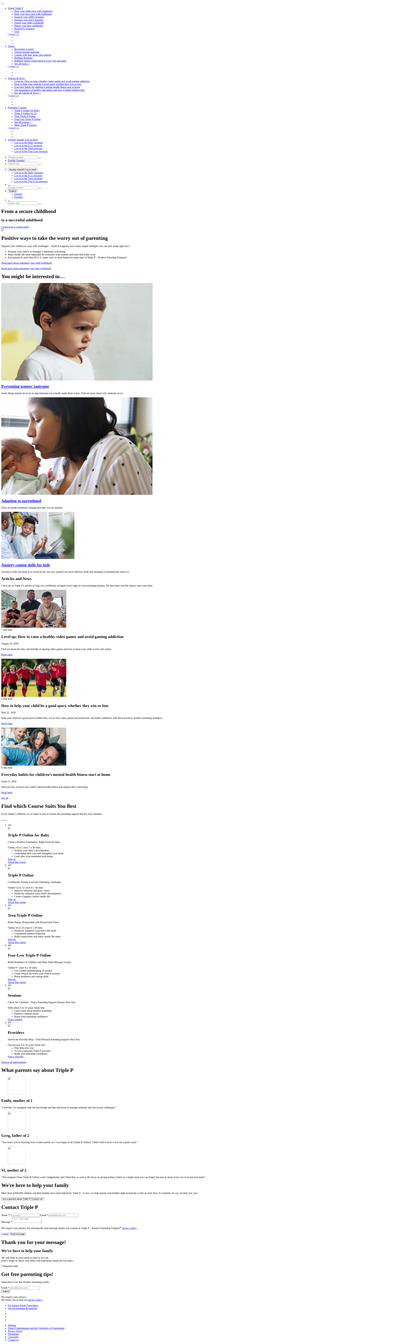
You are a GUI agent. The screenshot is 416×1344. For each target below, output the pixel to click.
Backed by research (24, 28)
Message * (6, 1222)
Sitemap (12, 1325)
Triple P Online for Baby (27, 110)
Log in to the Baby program (28, 142)
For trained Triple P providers (23, 1305)
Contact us (13, 1339)
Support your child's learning (29, 17)
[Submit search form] (40, 203)
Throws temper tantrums (26, 52)
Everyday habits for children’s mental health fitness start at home (47, 87)
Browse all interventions (13, 1062)
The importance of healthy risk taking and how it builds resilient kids (49, 90)
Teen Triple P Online (25, 116)
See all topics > (22, 63)
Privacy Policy (15, 1331)
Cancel (4, 1233)
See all (4, 798)
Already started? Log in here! (22, 169)
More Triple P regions (25, 125)
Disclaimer (13, 1334)
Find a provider (16, 1056)
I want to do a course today (15, 227)
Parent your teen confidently (28, 25)
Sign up (12, 859)
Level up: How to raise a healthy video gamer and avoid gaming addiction (52, 81)
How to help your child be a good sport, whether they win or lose (47, 84)
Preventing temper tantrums (25, 386)
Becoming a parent (24, 49)
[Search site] (9, 200)
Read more (7, 654)
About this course (17, 862)
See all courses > (23, 122)
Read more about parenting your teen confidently (26, 268)
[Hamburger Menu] (2, 3)
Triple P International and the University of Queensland (36, 1328)
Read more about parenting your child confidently (26, 263)
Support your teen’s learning (28, 20)
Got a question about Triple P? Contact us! (23, 1199)
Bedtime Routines (23, 58)
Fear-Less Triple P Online (27, 119)
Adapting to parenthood (21, 501)
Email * (44, 1215)
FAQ (17, 31)
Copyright (13, 1337)
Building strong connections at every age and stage (40, 60)
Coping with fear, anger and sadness (32, 55)
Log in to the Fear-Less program (30, 151)
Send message (17, 1234)
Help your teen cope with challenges (33, 14)
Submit (6, 1291)
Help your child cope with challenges (33, 11)
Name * (5, 1215)
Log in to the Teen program (28, 148)
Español (20, 160)
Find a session (15, 1019)
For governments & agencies (22, 1308)
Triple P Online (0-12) (25, 113)
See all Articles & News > (27, 93)
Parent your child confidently (29, 22)
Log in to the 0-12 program (28, 145)
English (12, 160)
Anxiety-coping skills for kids (25, 565)
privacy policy (129, 1228)
